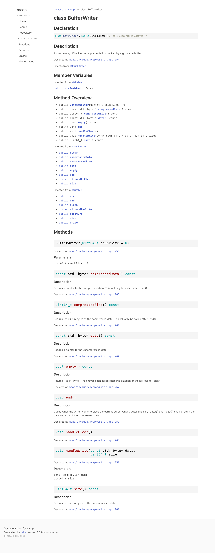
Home (22, 21)
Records (23, 50)
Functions (24, 44)
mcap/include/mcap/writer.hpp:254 (94, 59)
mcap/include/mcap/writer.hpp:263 (94, 440)
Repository (25, 32)
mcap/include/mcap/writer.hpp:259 (94, 421)
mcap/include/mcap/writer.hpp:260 (94, 509)
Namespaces (26, 61)
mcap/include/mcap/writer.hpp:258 (94, 462)
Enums (23, 55)
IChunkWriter (78, 66)
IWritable (76, 82)
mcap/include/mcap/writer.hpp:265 (94, 294)
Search (23, 27)
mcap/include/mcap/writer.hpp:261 (94, 325)
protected (75, 179)
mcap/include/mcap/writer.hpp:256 (94, 251)
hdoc (24, 532)
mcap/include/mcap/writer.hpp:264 (94, 356)
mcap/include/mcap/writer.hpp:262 (94, 387)
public (67, 88)
